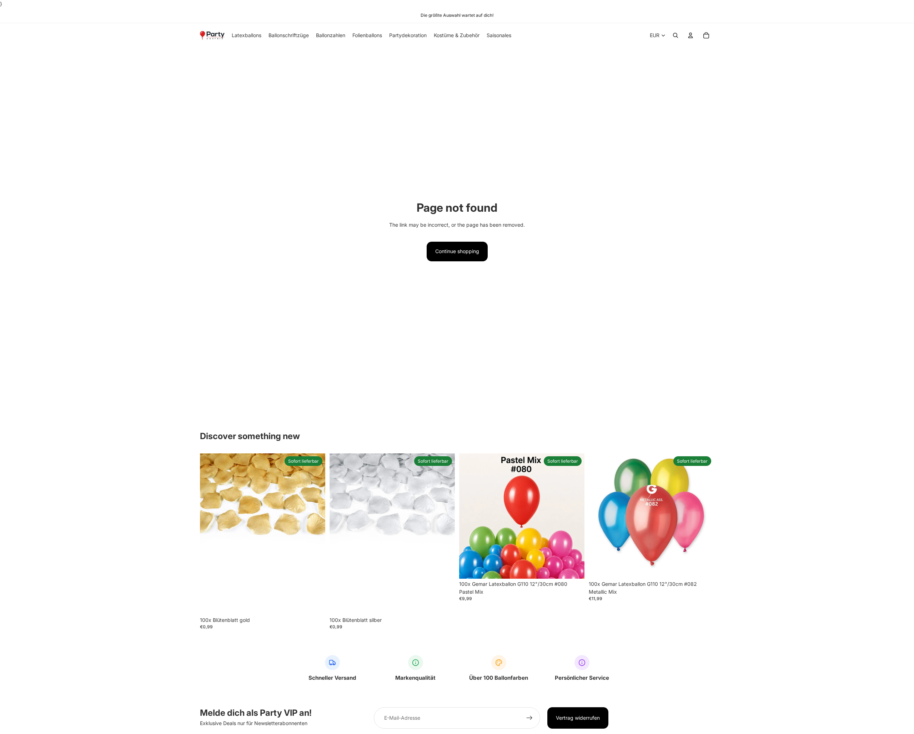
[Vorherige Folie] (470, 516)
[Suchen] (675, 36)
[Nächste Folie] (573, 516)
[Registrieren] (529, 717)
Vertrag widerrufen (578, 718)
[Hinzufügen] (314, 603)
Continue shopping (457, 251)
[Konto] (690, 36)
